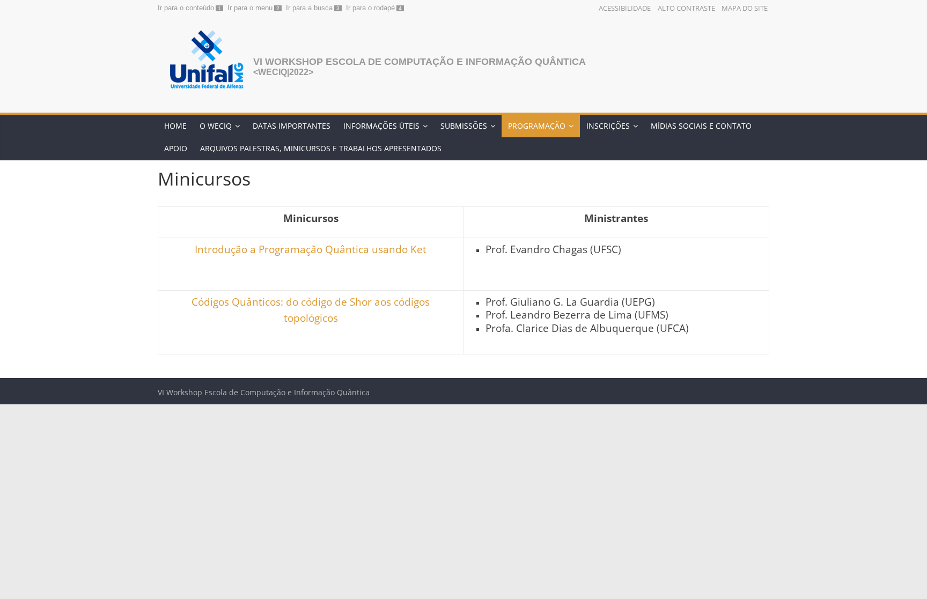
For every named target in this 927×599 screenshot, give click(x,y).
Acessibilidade (625, 8)
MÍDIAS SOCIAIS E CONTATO (701, 126)
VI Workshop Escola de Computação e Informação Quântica (419, 61)
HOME (175, 126)
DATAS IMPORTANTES (291, 126)
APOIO (175, 148)
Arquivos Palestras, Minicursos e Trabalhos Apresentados (321, 148)
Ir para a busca (309, 8)
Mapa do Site (745, 8)
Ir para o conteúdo (186, 8)
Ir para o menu (250, 8)
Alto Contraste (686, 8)
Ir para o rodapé (370, 8)
